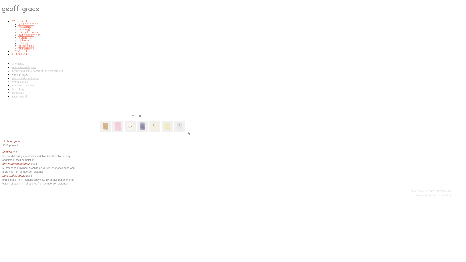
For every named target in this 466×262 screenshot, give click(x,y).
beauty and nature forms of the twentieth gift (37, 70)
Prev (133, 115)
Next (140, 115)
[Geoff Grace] (24, 14)
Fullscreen (148, 115)
